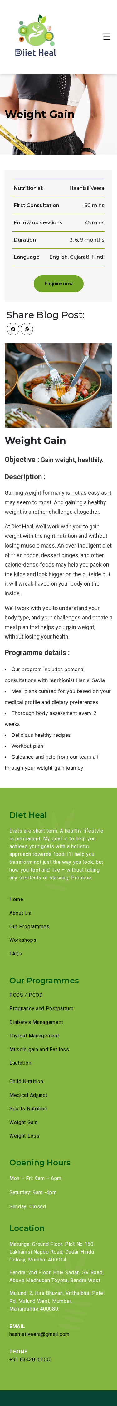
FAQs (15, 954)
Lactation (20, 1063)
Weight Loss (24, 1136)
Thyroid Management (34, 1036)
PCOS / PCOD (26, 995)
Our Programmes (29, 927)
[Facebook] (13, 329)
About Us (20, 913)
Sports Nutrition (28, 1109)
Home (16, 899)
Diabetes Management (36, 1022)
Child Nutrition (26, 1081)
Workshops (22, 940)
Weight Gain (23, 1122)
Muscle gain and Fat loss (39, 1049)
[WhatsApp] (27, 329)
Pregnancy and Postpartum (41, 1008)
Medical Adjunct (28, 1095)
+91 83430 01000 (30, 1360)
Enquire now (59, 284)
